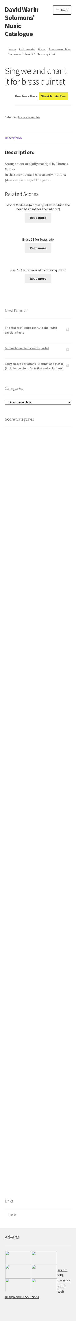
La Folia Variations (26, 1028)
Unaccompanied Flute (37, 736)
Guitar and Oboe (29, 975)
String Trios (26, 888)
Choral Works (23, 1044)
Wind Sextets (31, 527)
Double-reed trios (39, 512)
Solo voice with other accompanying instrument (39, 1149)
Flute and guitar (34, 683)
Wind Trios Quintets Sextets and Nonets (41, 499)
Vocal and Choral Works (25, 1019)
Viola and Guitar (29, 970)
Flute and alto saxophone (39, 556)
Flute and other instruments (42, 688)
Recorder (24, 741)
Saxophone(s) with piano (39, 561)
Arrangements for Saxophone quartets (39, 578)
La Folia (23, 1033)
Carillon (18, 443)
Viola (22, 844)
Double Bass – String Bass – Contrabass (41, 827)
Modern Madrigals (30, 1079)
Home (12, 49)
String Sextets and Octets (35, 874)
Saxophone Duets (34, 594)
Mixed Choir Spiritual (32, 1068)
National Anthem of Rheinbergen (34, 1024)
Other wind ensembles (37, 522)
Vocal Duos (25, 1102)
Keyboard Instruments (29, 913)
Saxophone (26, 542)
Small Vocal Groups (27, 1074)
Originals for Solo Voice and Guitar (42, 1142)
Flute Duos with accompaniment (44, 726)
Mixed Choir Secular (31, 1063)
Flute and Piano (33, 693)
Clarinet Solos (32, 663)
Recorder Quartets (35, 765)
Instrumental (27, 49)
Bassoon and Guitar (32, 942)
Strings (15, 814)
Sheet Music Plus (53, 96)
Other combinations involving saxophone (40, 549)
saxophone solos (33, 599)
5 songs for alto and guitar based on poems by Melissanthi (39, 1177)
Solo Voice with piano (32, 1160)
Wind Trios (30, 507)
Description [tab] (13, 138)
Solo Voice (21, 1108)
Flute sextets (31, 702)
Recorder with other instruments (44, 746)
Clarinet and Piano (35, 610)
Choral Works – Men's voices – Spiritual (41, 1056)
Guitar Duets (26, 1008)
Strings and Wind (29, 865)
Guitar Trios (26, 1003)
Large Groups (22, 453)
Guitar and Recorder (32, 961)
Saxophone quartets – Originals (44, 585)
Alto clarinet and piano (43, 615)
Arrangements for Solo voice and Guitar (41, 1167)
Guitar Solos (26, 1013)
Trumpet (24, 467)
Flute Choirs (31, 698)
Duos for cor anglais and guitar (39, 966)
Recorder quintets (35, 761)
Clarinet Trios (32, 654)
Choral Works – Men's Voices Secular (42, 1049)
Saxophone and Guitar (33, 937)
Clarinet (24, 605)
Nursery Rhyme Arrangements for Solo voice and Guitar (40, 1115)
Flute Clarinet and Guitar (34, 985)
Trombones (25, 462)
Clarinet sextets (33, 640)
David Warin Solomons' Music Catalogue (21, 21)
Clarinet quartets (35, 649)
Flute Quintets (32, 707)
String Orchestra (29, 869)
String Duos (26, 893)
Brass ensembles (60, 49)
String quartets (29, 884)
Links (13, 1215)
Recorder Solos (33, 779)
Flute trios (30, 721)
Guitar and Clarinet (31, 994)
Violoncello (26, 834)
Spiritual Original (29, 1098)
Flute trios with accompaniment (44, 717)
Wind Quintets (32, 531)
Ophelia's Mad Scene (31, 1038)
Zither (17, 448)
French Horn (26, 472)
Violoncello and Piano (36, 839)
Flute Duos (31, 731)
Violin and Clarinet (35, 859)
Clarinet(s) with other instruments (43, 627)
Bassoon (24, 790)
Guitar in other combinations (38, 928)
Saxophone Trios (34, 590)
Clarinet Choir (32, 635)
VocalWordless (27, 1184)
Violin (22, 849)
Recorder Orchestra (35, 751)
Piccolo (28, 679)
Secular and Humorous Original (38, 1093)
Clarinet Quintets (34, 644)
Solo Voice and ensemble (34, 1156)
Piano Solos (21, 908)
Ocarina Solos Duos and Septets (38, 804)
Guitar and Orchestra (31, 947)
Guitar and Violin (30, 956)
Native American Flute (32, 809)
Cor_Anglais (26, 795)
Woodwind (17, 487)
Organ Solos (22, 903)
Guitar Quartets (28, 999)
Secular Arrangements (32, 1083)
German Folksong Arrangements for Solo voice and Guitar (42, 1125)
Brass (41, 49)
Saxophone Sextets (35, 566)
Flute (18, 669)
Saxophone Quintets (36, 570)
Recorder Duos (32, 775)
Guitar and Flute (29, 989)
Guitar (15, 918)
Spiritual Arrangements (33, 1088)
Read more (38, 217)
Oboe (22, 799)
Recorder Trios (32, 770)
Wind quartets (33, 536)
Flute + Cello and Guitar (33, 932)
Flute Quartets (33, 712)
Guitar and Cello (29, 951)
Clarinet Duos (32, 658)
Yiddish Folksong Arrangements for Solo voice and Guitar (41, 1134)
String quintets (28, 879)
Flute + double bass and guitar (37, 980)
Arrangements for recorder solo (43, 784)
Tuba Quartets (27, 481)
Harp (17, 899)
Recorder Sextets (33, 756)
